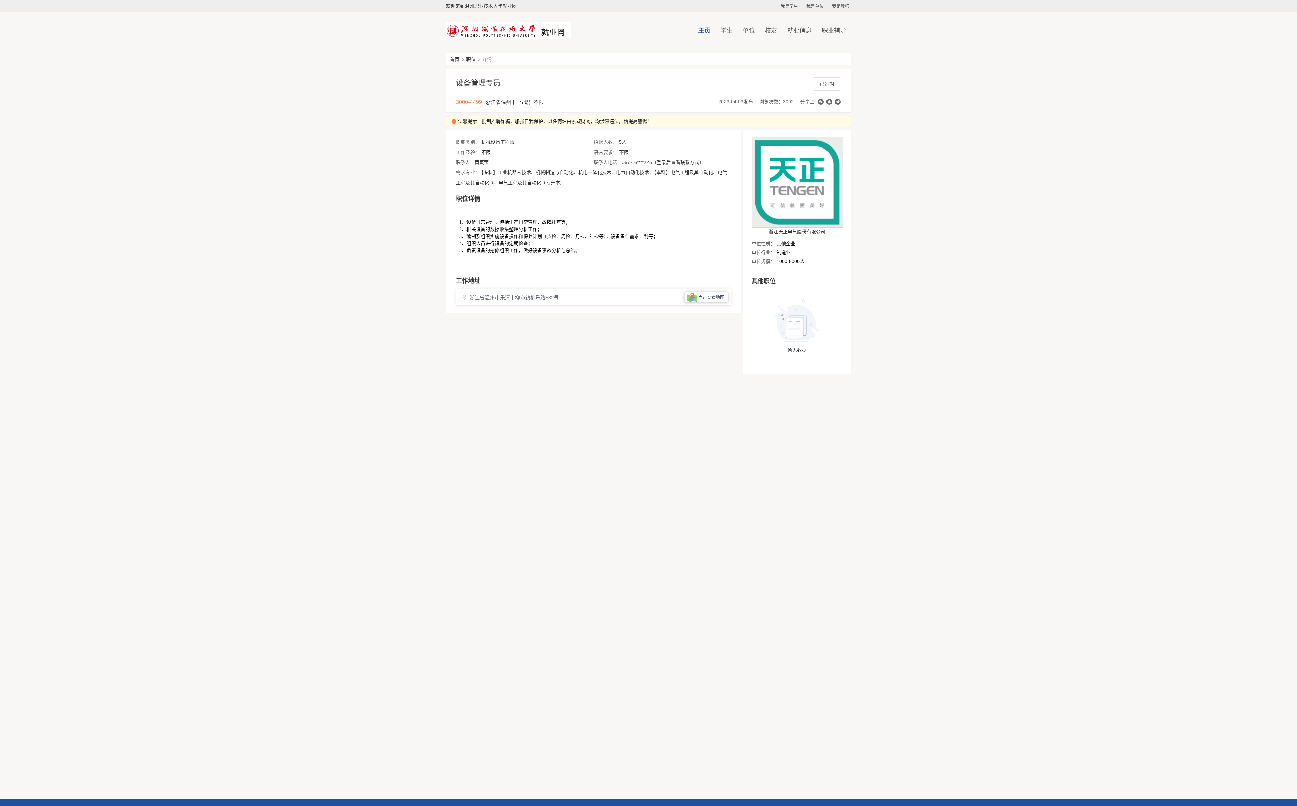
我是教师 (840, 6)
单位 (749, 30)
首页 (454, 59)
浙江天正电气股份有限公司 (797, 231)
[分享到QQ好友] (829, 101)
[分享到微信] (820, 101)
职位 (471, 59)
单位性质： (763, 243)
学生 (726, 30)
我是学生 (789, 6)
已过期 (827, 84)
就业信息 (799, 30)
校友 (771, 30)
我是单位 (815, 6)
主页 (704, 30)
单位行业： (763, 252)
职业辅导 (834, 30)
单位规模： (763, 261)
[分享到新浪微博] (837, 101)
